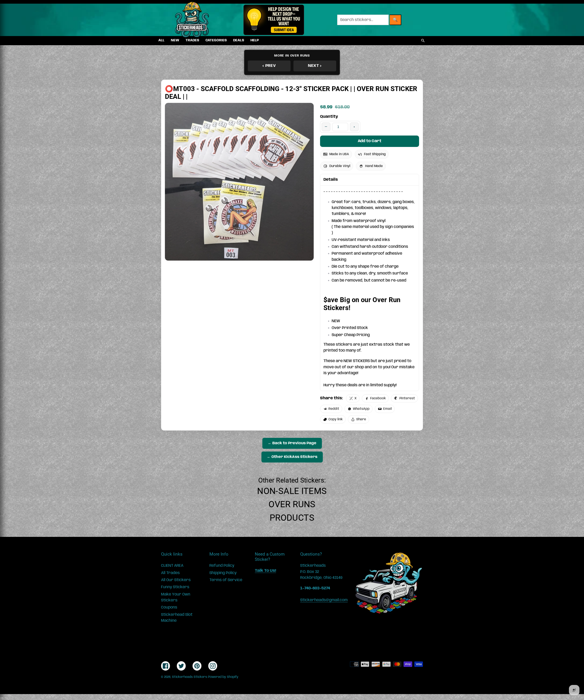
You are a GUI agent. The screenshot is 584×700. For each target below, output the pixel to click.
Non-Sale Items (292, 491)
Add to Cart (369, 141)
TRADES (192, 40)
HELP (254, 40)
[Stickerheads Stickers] (192, 20)
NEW (175, 40)
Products (292, 518)
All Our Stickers (176, 580)
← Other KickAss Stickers (292, 457)
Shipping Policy (223, 573)
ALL (161, 40)
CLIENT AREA (172, 566)
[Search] (423, 40)
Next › (315, 66)
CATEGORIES (216, 40)
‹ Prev (269, 66)
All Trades (170, 573)
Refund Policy (221, 566)
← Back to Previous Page (292, 443)
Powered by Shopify (223, 677)
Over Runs (292, 504)
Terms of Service (225, 580)
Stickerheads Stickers (189, 677)
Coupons (169, 607)
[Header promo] (273, 20)
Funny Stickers (175, 587)
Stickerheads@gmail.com (324, 600)
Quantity (329, 117)
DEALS (238, 40)
